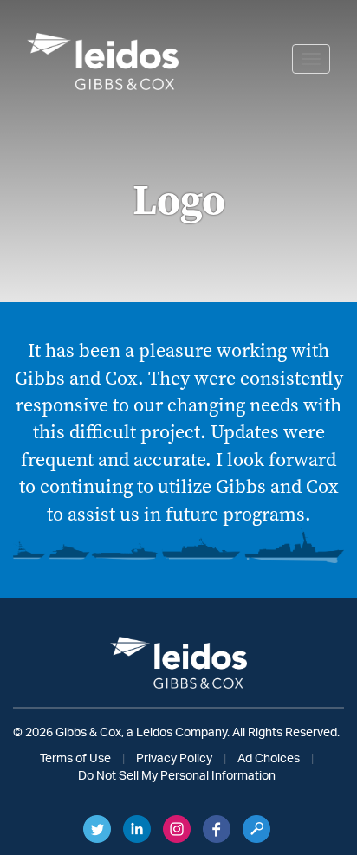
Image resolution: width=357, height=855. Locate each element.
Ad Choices (268, 759)
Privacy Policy (174, 759)
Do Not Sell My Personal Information (177, 776)
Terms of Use (75, 759)
